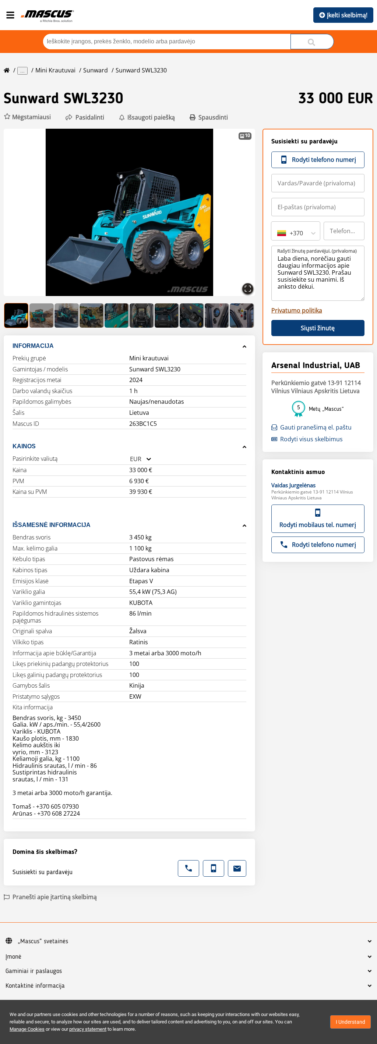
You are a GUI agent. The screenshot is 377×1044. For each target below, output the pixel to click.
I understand (350, 1022)
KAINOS (24, 446)
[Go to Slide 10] (242, 315)
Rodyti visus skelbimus (311, 439)
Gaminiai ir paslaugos (34, 971)
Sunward (95, 70)
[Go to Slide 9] (217, 315)
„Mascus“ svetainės (43, 941)
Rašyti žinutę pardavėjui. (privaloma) (317, 250)
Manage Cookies (27, 1029)
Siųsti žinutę (318, 328)
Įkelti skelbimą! (347, 15)
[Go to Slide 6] (142, 315)
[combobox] (130, 459)
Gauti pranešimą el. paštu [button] (316, 427)
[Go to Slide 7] (167, 315)
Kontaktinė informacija (35, 986)
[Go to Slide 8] (192, 315)
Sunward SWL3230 (141, 70)
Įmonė (13, 957)
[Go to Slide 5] (117, 315)
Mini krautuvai (55, 70)
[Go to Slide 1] (16, 315)
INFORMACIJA (33, 346)
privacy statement (87, 1029)
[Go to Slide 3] (66, 315)
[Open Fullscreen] (247, 288)
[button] (27, 117)
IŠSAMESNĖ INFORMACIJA (52, 525)
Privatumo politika (296, 310)
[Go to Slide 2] (41, 315)
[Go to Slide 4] (92, 315)
